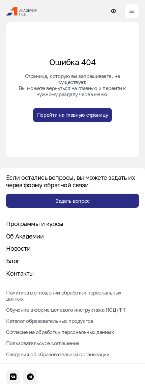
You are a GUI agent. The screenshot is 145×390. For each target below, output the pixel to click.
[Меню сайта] (132, 11)
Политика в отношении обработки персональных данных (63, 295)
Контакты (20, 273)
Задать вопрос (72, 201)
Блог (13, 260)
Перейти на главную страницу (72, 115)
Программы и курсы (34, 223)
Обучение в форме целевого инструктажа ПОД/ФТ (65, 310)
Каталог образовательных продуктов (49, 321)
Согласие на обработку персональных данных (60, 332)
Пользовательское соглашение (43, 343)
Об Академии (25, 236)
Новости (18, 248)
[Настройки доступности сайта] (114, 11)
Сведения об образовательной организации (57, 354)
